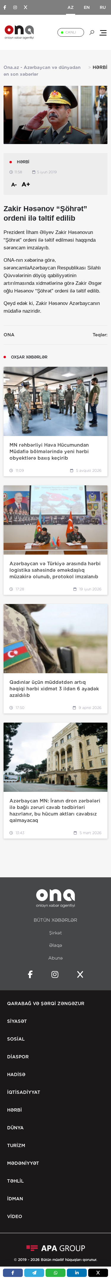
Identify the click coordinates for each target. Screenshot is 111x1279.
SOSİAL (16, 1039)
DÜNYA (15, 1128)
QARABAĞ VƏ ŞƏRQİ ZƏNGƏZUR (45, 1003)
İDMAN (15, 1199)
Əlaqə (55, 945)
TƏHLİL (15, 1181)
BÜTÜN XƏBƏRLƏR (55, 920)
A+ (26, 184)
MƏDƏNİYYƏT (23, 1163)
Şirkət (55, 933)
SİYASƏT (17, 1021)
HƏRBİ (14, 1110)
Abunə (55, 958)
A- (14, 185)
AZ (70, 7)
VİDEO (14, 1216)
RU (103, 7)
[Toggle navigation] (103, 32)
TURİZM (16, 1145)
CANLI (70, 32)
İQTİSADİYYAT (23, 1092)
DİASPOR (18, 1057)
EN (87, 7)
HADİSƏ (16, 1074)
